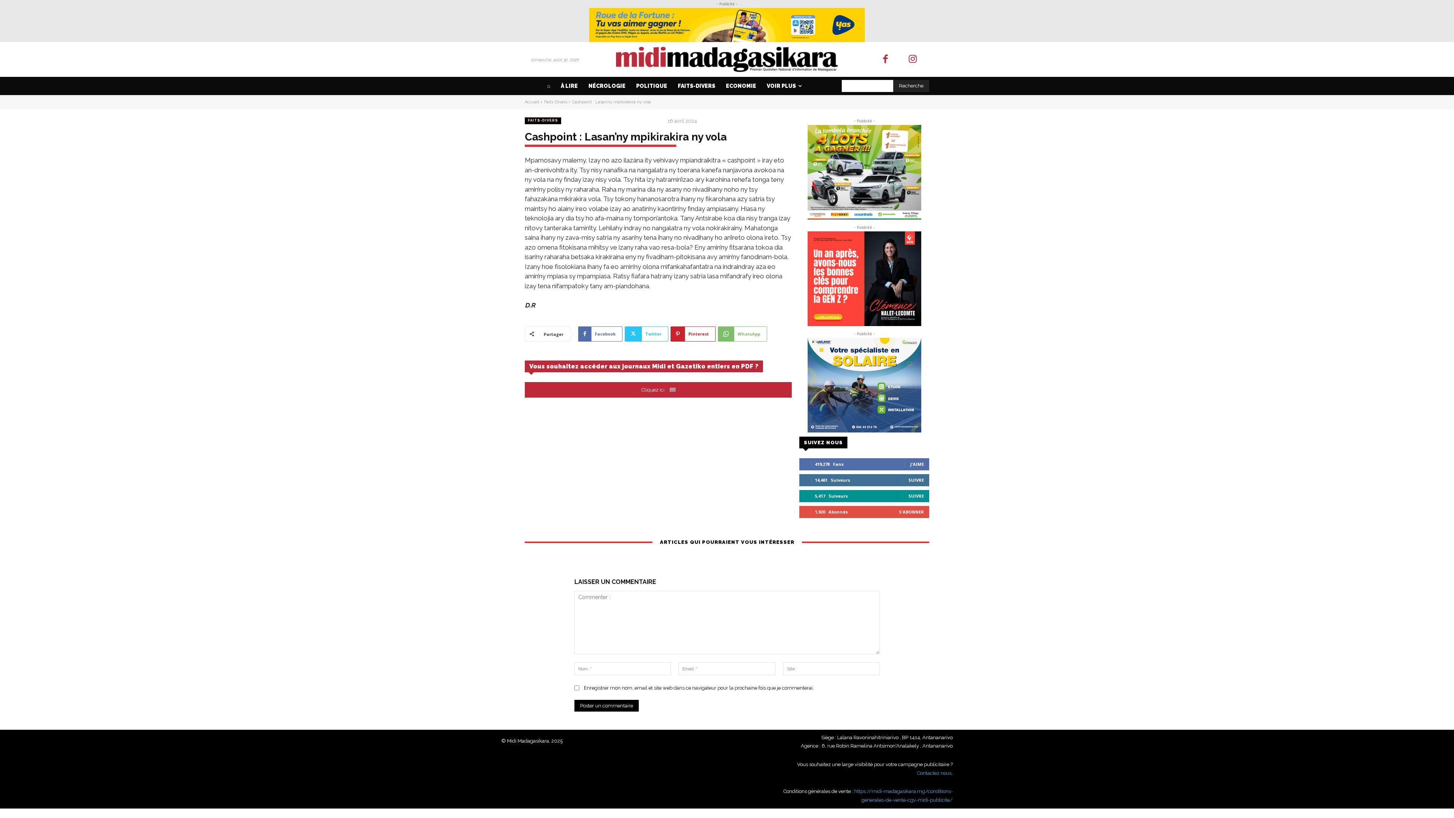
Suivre (916, 480)
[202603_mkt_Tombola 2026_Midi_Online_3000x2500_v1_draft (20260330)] (864, 172)
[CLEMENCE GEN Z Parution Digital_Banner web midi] (864, 278)
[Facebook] (885, 60)
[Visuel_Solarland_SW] (864, 385)
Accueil (532, 102)
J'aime (917, 464)
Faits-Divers (555, 102)
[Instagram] (913, 60)
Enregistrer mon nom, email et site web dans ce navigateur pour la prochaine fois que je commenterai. (699, 688)
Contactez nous (934, 773)
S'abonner (911, 512)
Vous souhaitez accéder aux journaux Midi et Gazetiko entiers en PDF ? (643, 366)
